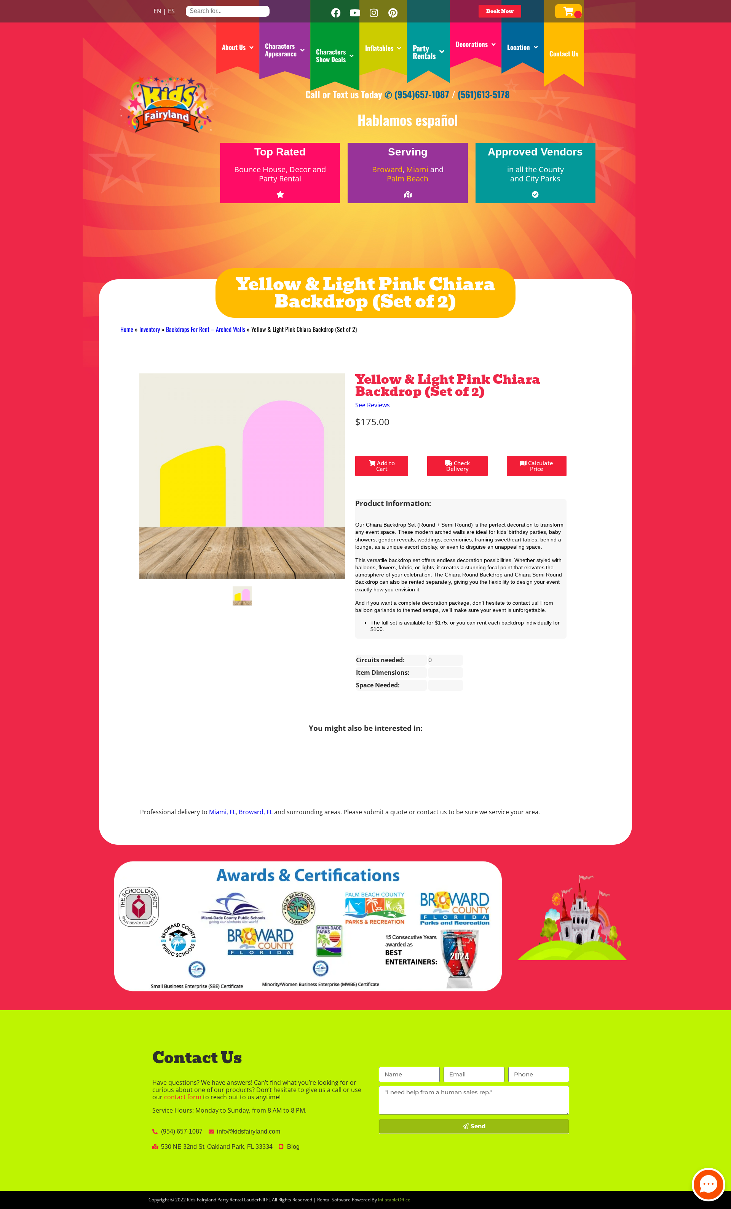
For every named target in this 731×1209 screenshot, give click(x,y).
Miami (417, 169)
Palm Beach (407, 178)
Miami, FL (222, 812)
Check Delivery (458, 465)
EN (157, 11)
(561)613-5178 (484, 94)
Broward (387, 169)
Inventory (149, 329)
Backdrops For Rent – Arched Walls (205, 329)
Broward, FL (256, 812)
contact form (182, 1097)
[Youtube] (354, 12)
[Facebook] (335, 12)
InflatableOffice (394, 1199)
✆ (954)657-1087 (417, 94)
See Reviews (372, 405)
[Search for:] (228, 11)
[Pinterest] (392, 12)
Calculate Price (540, 465)
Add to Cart (385, 465)
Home (126, 329)
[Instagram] (373, 12)
